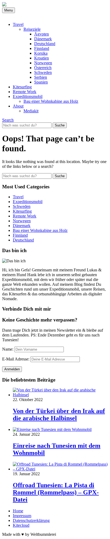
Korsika (41, 53)
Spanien (41, 82)
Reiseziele (32, 29)
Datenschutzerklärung (31, 520)
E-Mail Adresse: (15, 359)
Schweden (43, 72)
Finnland (41, 48)
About (18, 106)
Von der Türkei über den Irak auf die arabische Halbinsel (59, 414)
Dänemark (43, 39)
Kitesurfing (22, 87)
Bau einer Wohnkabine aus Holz (50, 101)
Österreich (43, 67)
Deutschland (44, 43)
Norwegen (43, 63)
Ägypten (41, 34)
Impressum (22, 515)
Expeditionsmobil (27, 96)
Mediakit (30, 111)
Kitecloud (21, 525)
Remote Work (24, 91)
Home (18, 511)
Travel (18, 24)
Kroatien (41, 58)
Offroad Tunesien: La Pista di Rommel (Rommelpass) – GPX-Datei (56, 492)
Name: (7, 349)
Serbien (40, 77)
